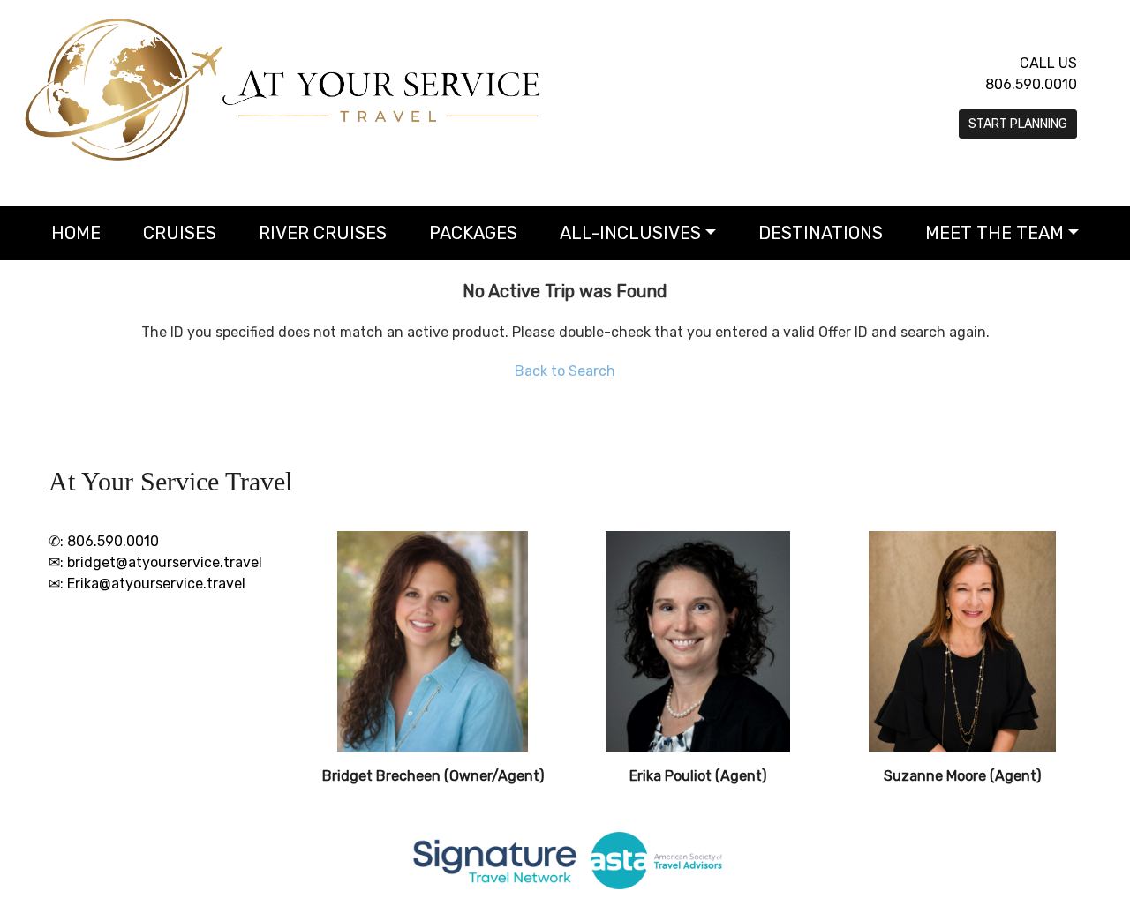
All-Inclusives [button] (630, 232)
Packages (473, 232)
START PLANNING (1017, 123)
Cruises (179, 232)
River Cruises (323, 232)
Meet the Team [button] (994, 232)
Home (76, 232)
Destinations (820, 232)
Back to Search (565, 371)
